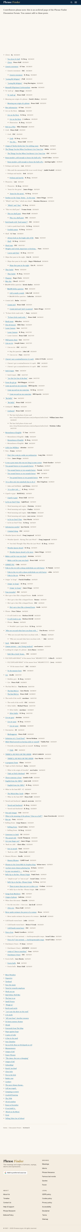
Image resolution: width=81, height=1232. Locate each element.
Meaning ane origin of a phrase (18, 103)
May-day (8, 281)
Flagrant (8, 278)
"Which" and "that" (14, 205)
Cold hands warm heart (15, 928)
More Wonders (10, 975)
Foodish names (12, 230)
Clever (9, 62)
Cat (6, 675)
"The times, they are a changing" (16, 1058)
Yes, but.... (13, 142)
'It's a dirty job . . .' (14, 489)
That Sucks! (9, 270)
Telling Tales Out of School (14, 1118)
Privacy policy (47, 1202)
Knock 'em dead (11, 1068)
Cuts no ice (9, 343)
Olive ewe (10, 908)
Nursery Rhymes (13, 860)
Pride (11, 750)
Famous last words (49, 1176)
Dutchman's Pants (13, 955)
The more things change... (14, 1085)
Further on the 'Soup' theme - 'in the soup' (20, 198)
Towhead (8, 981)
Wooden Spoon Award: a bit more (21, 552)
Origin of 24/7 (10, 1052)
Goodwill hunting (11, 1095)
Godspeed (10, 411)
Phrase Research (9, 1211)
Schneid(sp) (9, 1065)
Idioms (44, 1168)
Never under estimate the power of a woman (20, 912)
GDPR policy (46, 1194)
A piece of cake (10, 1035)
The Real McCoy (13, 691)
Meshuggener (12, 734)
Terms (44, 1215)
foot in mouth (12, 849)
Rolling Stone (12, 827)
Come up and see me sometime (16, 386)
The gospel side (10, 838)
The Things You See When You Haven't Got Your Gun (24, 149)
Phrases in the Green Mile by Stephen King (20, 864)
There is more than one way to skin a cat (24, 886)
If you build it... (10, 1108)
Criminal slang (12, 531)
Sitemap (45, 1219)
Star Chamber (10, 1042)
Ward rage (9, 245)
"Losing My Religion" (12, 79)
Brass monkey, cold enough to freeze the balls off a (23, 158)
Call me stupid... (11, 1088)
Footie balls (11, 963)
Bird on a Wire (10, 127)
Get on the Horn (13, 115)
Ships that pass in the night (19, 265)
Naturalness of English (13, 432)
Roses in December (11, 1105)
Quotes (44, 1181)
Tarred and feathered (14, 805)
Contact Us (7, 1202)
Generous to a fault (12, 834)
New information (11, 107)
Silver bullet (14, 713)
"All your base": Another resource (17, 1018)
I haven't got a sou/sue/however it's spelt (19, 359)
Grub (11, 138)
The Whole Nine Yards (15, 794)
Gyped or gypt (12, 498)
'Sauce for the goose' (17, 194)
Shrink (7, 1025)
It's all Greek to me (14, 619)
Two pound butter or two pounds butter (19, 466)
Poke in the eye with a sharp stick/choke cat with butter (25, 568)
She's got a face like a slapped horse (22, 607)
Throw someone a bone (13, 778)
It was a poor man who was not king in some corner (23, 463)
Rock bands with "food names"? (16, 222)
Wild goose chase (11, 340)
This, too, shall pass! (17, 218)
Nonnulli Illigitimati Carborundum (17, 87)
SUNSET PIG (9, 564)
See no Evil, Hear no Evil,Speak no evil (18, 1045)
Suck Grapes (9, 371)
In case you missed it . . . (13, 871)
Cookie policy (47, 1198)
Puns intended (10, 592)
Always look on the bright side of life (20, 238)
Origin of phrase (11, 897)
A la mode (9, 1015)
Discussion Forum (15, 1128)
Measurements (10, 1048)
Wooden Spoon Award (15, 548)
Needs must (9, 321)
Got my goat (9, 717)
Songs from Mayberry (12, 894)
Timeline (6, 1198)
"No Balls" (9, 398)
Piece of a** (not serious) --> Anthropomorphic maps (25, 940)
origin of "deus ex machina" (17, 951)
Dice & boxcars (10, 325)
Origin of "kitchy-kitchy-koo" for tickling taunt (21, 146)
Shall (9, 241)
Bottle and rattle (11, 1008)
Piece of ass (9, 932)
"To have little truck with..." (17, 317)
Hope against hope (12, 1032)
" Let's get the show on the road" (17, 1012)
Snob (7, 643)
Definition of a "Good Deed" (15, 738)
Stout (7, 1115)
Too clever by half (13, 59)
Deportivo (8, 978)
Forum (44, 1185)
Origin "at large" (13, 584)
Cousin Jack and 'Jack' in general (21, 309)
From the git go (10, 382)
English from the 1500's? (13, 781)
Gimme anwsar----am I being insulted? (19, 646)
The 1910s (8, 1098)
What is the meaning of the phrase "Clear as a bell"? (23, 816)
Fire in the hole (10, 1075)
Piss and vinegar (11, 813)
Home (5, 1128)
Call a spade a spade (17, 293)
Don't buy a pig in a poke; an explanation (22, 455)
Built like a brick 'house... (16, 654)
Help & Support (8, 1207)
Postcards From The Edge (14, 1028)
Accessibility (46, 1207)
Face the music (10, 985)
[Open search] (71, 2)
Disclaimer (46, 1211)
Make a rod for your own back (15, 556)
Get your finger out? (12, 841)
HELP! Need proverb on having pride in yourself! (22, 742)
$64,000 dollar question (15, 289)
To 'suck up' (11, 95)
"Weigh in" (9, 1005)
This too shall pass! (14, 214)
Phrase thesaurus (48, 1172)
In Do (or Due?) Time (12, 502)
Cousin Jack (11, 305)
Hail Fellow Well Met (12, 995)
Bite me (8, 819)
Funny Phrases (10, 1055)
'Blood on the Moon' (12, 1112)
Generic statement (11, 66)
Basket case (9, 1078)
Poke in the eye (12, 575)
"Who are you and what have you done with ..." (21, 631)
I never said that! (13, 253)
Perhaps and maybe (17, 178)
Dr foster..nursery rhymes (14, 1022)
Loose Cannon (10, 328)
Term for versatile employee (15, 988)
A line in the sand (11, 1038)
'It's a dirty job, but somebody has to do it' (20, 482)
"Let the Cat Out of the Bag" (17, 378)
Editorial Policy (8, 1215)
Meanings (45, 1164)
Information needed (12, 527)
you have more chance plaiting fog (17, 868)
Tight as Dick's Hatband (16, 773)
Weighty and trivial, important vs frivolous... (20, 249)
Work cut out (10, 991)
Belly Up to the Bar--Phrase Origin (17, 874)
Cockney (8, 1082)
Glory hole (9, 1072)
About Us (6, 1194)
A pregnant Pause (11, 763)
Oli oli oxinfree (10, 1102)
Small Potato (10, 1001)
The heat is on (10, 998)
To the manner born (14, 671)
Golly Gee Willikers (12, 448)
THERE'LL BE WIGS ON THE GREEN (18, 754)
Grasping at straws (12, 1092)
